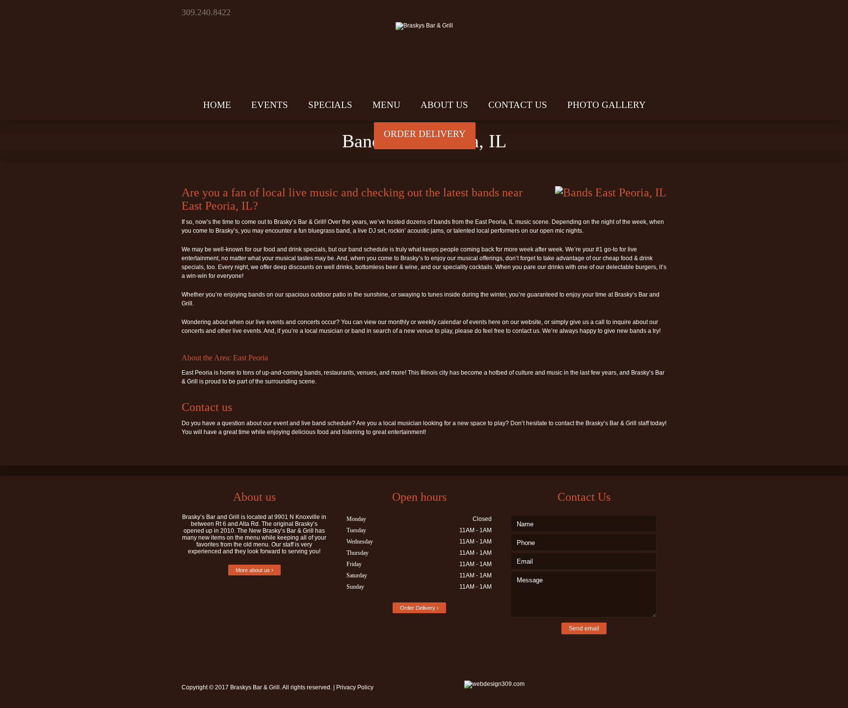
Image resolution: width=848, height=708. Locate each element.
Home (217, 105)
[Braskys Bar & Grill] (424, 15)
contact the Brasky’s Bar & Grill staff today (610, 423)
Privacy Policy (354, 687)
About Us (444, 105)
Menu (386, 105)
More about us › (254, 570)
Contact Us (517, 105)
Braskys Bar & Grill (255, 687)
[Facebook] (640, 12)
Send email (584, 628)
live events (270, 322)
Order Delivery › (419, 608)
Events (269, 105)
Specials (330, 105)
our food (264, 249)
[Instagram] (657, 12)
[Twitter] (623, 12)
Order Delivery (425, 134)
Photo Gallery (606, 105)
